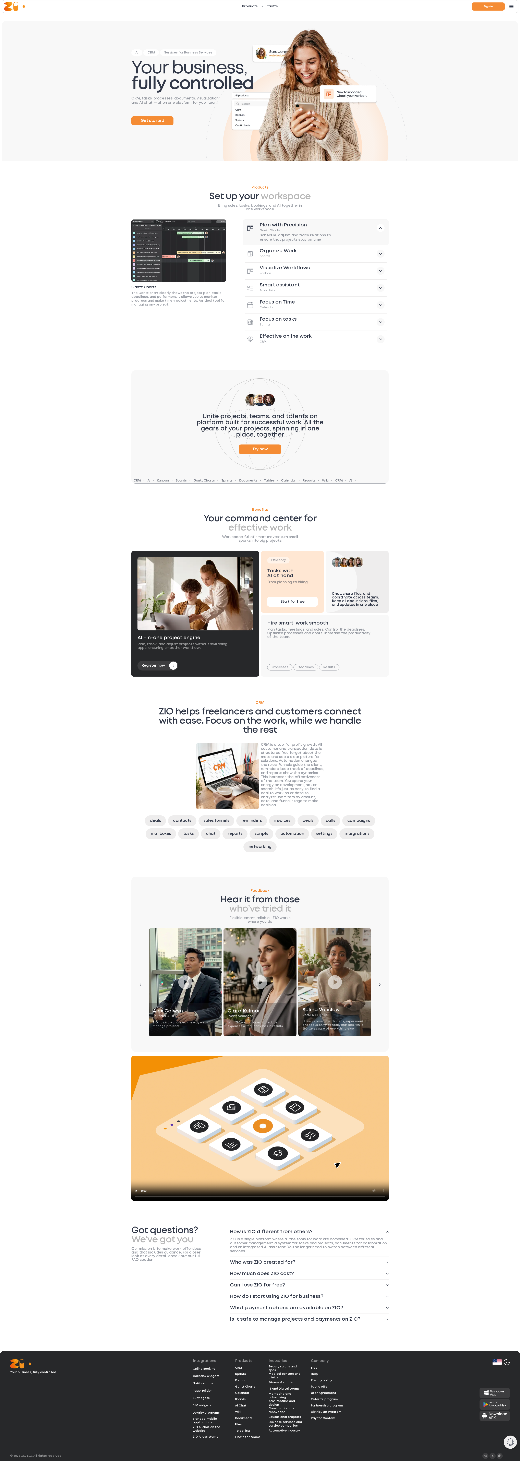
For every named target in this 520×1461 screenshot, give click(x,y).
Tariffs (272, 6)
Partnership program (327, 1405)
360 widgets (202, 1405)
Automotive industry (284, 1430)
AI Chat (240, 1405)
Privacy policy (321, 1380)
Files (238, 1424)
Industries (278, 1361)
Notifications (203, 1383)
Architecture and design (282, 1403)
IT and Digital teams (284, 1389)
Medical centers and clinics (285, 1376)
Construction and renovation (282, 1410)
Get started (152, 121)
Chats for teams (248, 1437)
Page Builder (202, 1391)
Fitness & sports (281, 1382)
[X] (492, 1456)
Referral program (324, 1399)
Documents (244, 1418)
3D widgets (201, 1398)
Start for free (292, 601)
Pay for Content (323, 1418)
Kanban (240, 1380)
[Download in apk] (495, 1416)
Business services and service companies (285, 1424)
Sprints (240, 1374)
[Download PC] (495, 1393)
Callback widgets (206, 1376)
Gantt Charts (245, 1387)
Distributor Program (326, 1412)
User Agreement (323, 1393)
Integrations (204, 1361)
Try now (260, 449)
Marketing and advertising (280, 1396)
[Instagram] (500, 1456)
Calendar (242, 1393)
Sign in (488, 6)
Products (250, 6)
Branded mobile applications (205, 1421)
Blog (314, 1368)
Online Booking (204, 1369)
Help (314, 1374)
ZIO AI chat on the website (206, 1429)
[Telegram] (485, 1456)
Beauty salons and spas (283, 1368)
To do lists (243, 1431)
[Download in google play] (495, 1404)
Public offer (320, 1387)
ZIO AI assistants (205, 1437)
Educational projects (285, 1417)
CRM (238, 1368)
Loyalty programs (206, 1413)
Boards (240, 1399)
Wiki (238, 1412)
